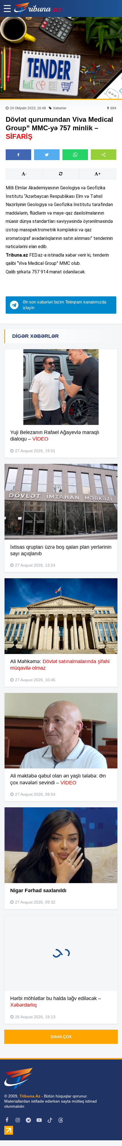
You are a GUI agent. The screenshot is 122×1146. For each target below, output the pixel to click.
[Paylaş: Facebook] (18, 154)
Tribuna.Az (30, 1096)
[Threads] (60, 1120)
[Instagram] (17, 1120)
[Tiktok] (49, 1120)
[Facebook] (6, 1120)
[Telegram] (28, 1120)
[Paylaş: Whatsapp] (75, 154)
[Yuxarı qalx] (106, 1130)
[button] (103, 154)
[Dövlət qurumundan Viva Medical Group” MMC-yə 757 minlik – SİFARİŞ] (61, 58)
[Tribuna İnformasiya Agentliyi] (38, 8)
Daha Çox (61, 1036)
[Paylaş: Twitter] (47, 154)
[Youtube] (39, 1120)
